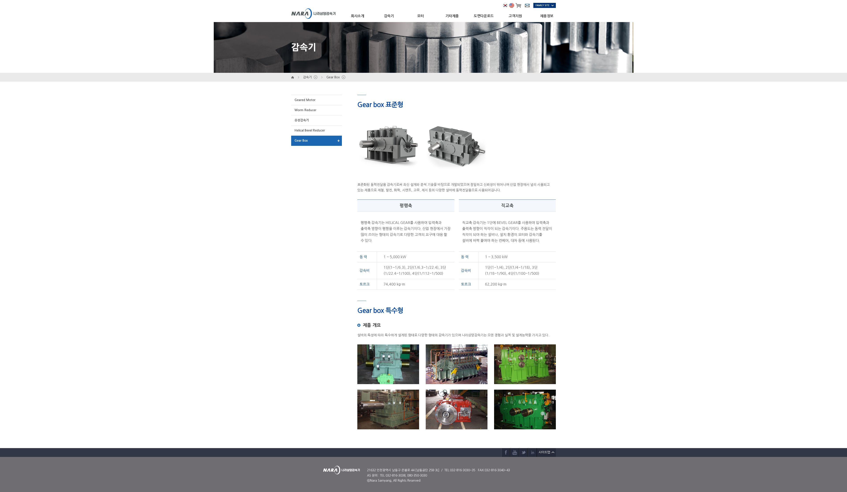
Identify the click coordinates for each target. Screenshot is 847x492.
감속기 (389, 16)
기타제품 (452, 16)
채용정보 (546, 16)
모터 (420, 16)
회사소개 (357, 16)
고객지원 (515, 16)
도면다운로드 (484, 16)
